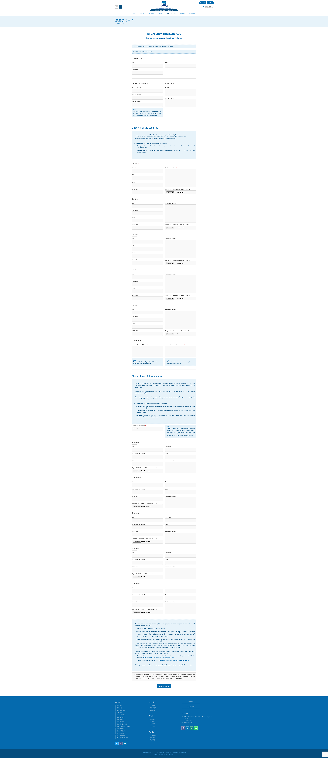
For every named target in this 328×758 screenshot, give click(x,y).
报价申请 (202, 2)
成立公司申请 (190, 707)
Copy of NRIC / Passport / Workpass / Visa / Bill (178, 189)
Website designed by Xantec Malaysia (164, 754)
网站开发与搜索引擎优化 (123, 726)
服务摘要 (119, 705)
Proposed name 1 (137, 87)
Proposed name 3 (137, 101)
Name (134, 62)
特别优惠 (182, 13)
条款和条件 (153, 735)
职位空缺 (152, 710)
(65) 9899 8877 (208, 6)
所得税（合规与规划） (123, 724)
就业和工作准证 (121, 731)
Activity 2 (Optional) (170, 98)
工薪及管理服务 (121, 715)
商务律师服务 (120, 728)
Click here (170, 46)
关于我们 (152, 705)
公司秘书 (119, 712)
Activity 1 (168, 87)
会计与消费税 (120, 717)
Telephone (135, 69)
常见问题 (152, 721)
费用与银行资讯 (171, 13)
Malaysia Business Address (140, 345)
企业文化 (142, 13)
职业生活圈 (153, 708)
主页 (134, 13)
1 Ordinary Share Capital (139, 425)
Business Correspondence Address (175, 345)
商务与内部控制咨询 (122, 738)
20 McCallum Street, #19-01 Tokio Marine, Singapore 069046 (198, 717)
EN (117, 7)
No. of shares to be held (138, 453)
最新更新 (152, 724)
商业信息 (152, 719)
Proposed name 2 (137, 94)
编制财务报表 (120, 721)
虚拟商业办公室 (121, 710)
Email (167, 62)
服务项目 (152, 13)
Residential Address (171, 168)
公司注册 (119, 708)
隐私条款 (152, 737)
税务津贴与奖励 (121, 735)
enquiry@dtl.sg (209, 7)
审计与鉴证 (120, 719)
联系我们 (192, 13)
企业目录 (210, 2)
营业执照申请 (120, 733)
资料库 (161, 13)
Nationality (135, 189)
